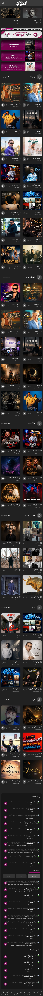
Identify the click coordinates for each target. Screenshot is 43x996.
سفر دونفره (15, 239)
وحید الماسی (16, 160)
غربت (38, 131)
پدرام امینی (38, 545)
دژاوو (38, 266)
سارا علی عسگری (37, 691)
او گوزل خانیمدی (13, 104)
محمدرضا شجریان (37, 480)
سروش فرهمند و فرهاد (14, 268)
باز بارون (37, 543)
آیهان (40, 268)
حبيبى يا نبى (36, 158)
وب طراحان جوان (6, 994)
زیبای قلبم (14, 597)
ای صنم (37, 104)
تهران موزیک (5, 992)
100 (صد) (15, 662)
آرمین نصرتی (38, 133)
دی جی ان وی (38, 507)
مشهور (16, 570)
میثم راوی (17, 415)
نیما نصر (17, 241)
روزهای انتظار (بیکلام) (33, 689)
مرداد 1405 (37, 212)
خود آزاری (37, 570)
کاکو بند (17, 507)
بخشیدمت (15, 158)
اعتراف (38, 386)
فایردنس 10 (15, 185)
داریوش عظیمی (15, 664)
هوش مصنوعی (37, 729)
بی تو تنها (37, 662)
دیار (17, 413)
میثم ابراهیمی (37, 187)
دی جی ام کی (16, 187)
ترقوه (17, 131)
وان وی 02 (36, 505)
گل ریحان (37, 304)
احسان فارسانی (37, 388)
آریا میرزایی (38, 106)
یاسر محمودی (16, 106)
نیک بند (17, 133)
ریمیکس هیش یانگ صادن (9, 451)
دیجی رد (17, 480)
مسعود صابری (16, 545)
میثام (18, 388)
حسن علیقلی (38, 664)
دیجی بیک (17, 361)
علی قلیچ (39, 160)
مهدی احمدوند (16, 756)
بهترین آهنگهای (37, 214)
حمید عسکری (16, 214)
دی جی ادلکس (16, 453)
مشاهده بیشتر (6, 77)
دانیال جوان (38, 306)
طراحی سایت (27, 994)
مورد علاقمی (15, 304)
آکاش (18, 637)
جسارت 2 (15, 635)
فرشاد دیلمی (16, 306)
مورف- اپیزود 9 (13, 478)
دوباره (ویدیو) (35, 597)
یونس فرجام (38, 241)
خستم (38, 239)
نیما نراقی (17, 599)
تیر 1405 (15, 689)
